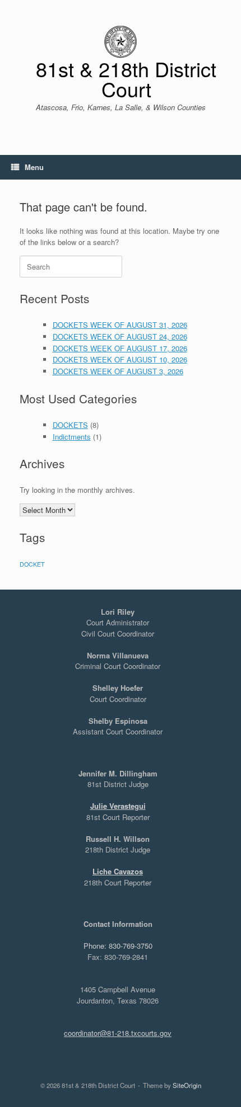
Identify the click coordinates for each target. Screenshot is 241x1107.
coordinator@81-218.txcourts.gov (118, 1033)
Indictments (72, 436)
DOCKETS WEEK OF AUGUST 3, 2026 (118, 371)
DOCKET (32, 564)
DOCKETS (70, 425)
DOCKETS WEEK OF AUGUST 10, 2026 (120, 359)
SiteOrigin (187, 1085)
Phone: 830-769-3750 (118, 945)
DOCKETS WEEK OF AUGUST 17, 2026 (120, 348)
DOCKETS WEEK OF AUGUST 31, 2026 (120, 324)
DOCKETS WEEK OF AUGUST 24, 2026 (120, 336)
